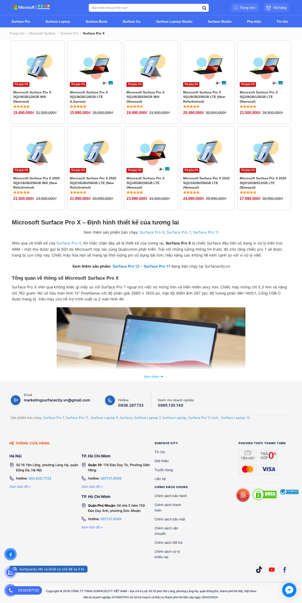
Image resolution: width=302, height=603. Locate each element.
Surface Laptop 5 (104, 418)
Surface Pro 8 (152, 232)
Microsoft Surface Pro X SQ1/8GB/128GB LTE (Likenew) (89, 96)
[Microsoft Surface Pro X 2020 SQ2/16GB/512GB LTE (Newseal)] (264, 152)
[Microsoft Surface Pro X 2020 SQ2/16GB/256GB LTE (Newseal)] (207, 152)
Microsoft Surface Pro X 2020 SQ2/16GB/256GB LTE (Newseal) (206, 182)
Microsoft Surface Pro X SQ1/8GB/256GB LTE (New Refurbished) (204, 96)
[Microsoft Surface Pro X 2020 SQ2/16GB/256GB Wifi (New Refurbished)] (38, 152)
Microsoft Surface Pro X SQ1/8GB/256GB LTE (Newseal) (145, 182)
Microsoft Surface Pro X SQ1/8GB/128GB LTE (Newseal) (259, 96)
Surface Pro (69, 33)
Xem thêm (151, 377)
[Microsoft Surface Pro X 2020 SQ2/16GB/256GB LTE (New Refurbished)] (94, 152)
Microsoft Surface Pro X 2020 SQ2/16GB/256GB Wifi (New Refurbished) (36, 182)
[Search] (204, 8)
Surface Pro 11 (205, 232)
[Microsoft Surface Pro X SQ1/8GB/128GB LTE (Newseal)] (264, 66)
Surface (126, 418)
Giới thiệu (162, 461)
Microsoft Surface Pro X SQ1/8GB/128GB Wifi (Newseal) (32, 96)
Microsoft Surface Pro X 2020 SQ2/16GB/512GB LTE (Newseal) (263, 182)
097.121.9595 (111, 478)
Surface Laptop (174, 418)
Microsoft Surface (42, 33)
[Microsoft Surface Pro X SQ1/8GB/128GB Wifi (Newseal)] (38, 66)
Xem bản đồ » (20, 487)
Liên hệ (160, 479)
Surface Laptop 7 (147, 418)
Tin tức (160, 452)
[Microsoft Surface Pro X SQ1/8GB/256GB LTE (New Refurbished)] (207, 66)
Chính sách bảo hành (171, 496)
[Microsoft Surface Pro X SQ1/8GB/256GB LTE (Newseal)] (151, 152)
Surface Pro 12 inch (203, 418)
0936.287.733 (130, 405)
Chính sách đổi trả (168, 542)
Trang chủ (17, 33)
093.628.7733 (40, 478)
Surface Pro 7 (179, 232)
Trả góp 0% (21, 84)
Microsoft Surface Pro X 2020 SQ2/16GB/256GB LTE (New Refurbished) (93, 182)
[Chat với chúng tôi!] (289, 590)
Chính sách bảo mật (170, 519)
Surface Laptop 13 (235, 418)
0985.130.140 (170, 405)
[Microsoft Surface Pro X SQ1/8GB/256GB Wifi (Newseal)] (151, 66)
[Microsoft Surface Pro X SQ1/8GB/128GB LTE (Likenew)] (94, 66)
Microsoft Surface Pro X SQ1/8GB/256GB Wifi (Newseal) (145, 96)
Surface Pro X (68, 243)
